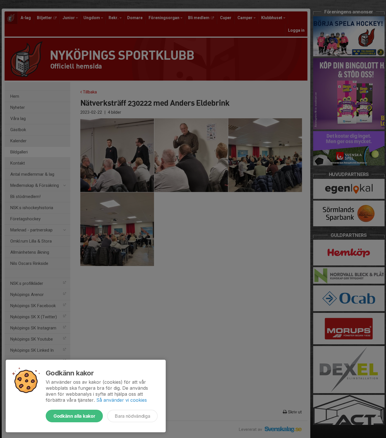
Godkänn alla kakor (74, 416)
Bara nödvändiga (132, 416)
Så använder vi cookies (121, 400)
